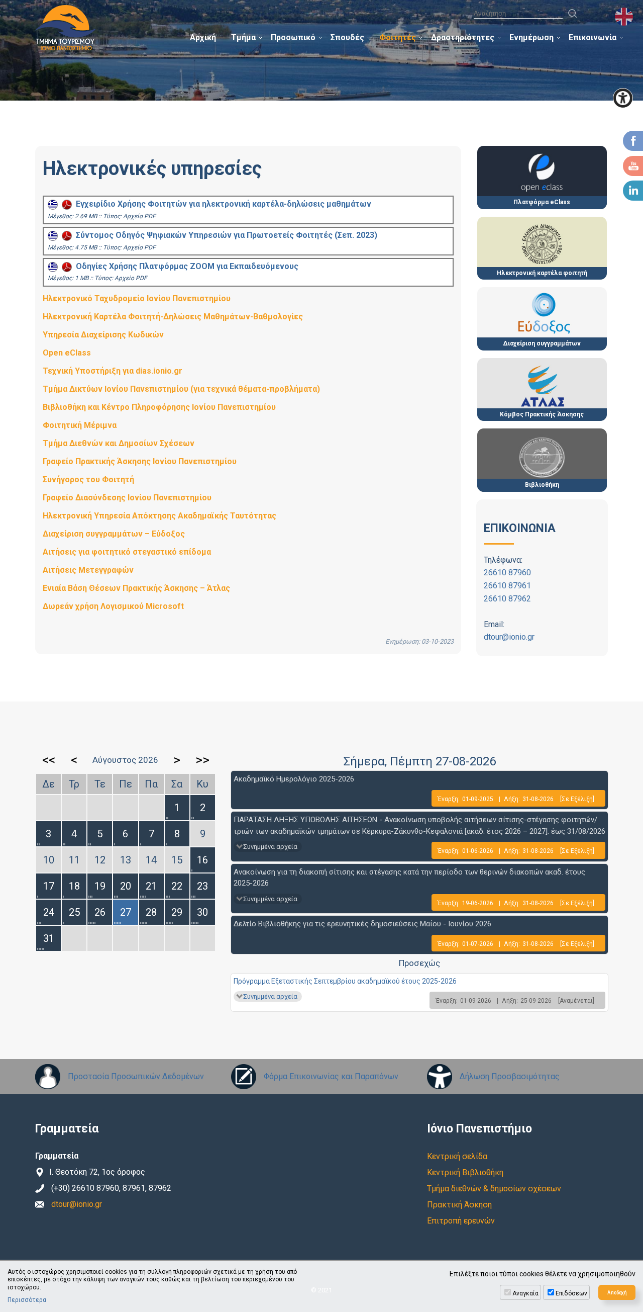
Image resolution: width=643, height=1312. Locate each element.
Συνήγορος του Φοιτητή (88, 479)
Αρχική (203, 37)
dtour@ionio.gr (509, 637)
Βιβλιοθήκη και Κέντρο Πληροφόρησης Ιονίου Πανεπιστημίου (159, 407)
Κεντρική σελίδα (457, 1156)
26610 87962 (507, 598)
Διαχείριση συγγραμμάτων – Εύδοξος (114, 534)
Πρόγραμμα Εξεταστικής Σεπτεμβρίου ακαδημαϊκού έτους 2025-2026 (345, 981)
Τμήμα (243, 37)
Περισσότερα (27, 1299)
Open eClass (67, 353)
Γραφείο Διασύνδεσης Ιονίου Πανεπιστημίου (127, 497)
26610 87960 (507, 572)
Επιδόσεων (571, 1293)
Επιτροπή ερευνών (461, 1221)
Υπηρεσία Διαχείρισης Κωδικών (103, 334)
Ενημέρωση (531, 37)
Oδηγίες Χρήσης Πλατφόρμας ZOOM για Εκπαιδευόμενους (185, 266)
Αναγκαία (525, 1293)
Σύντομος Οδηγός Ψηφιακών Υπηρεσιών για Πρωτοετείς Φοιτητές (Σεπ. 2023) (224, 235)
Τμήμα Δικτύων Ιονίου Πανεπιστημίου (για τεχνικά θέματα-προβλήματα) (181, 389)
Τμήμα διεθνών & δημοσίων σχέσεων (494, 1188)
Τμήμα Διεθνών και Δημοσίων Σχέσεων (118, 443)
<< (48, 759)
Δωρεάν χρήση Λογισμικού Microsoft (113, 606)
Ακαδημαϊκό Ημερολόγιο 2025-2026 (294, 778)
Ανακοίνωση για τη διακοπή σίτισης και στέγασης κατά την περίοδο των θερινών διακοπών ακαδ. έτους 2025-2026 (409, 877)
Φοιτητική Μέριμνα (80, 425)
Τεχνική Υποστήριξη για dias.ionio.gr (112, 371)
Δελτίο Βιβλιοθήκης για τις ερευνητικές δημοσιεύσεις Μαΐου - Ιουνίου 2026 (362, 923)
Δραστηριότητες (462, 37)
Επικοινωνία (592, 37)
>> (202, 759)
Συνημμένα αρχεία (270, 846)
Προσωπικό (293, 37)
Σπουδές (347, 37)
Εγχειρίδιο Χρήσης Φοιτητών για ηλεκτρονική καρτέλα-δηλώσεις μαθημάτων (221, 204)
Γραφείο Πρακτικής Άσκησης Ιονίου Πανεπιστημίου (140, 461)
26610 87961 (507, 585)
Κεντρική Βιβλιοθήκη (465, 1172)
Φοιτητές (397, 37)
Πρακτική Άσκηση (459, 1204)
